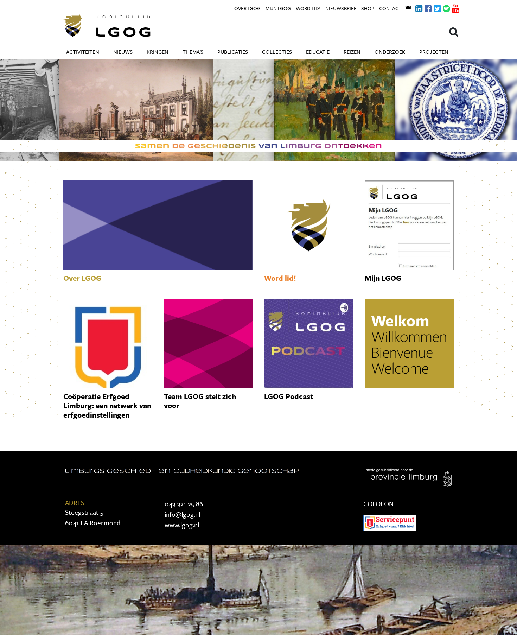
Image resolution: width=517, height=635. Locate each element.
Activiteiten (82, 52)
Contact (390, 8)
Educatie (318, 52)
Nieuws (123, 52)
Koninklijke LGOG (123, 18)
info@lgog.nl (182, 514)
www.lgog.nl (182, 524)
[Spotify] (442, 7)
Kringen (157, 52)
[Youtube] (451, 7)
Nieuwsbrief (340, 8)
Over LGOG (247, 8)
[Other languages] (405, 7)
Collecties (277, 52)
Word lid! (308, 8)
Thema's (193, 52)
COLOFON (378, 503)
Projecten (433, 52)
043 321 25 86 (184, 503)
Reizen (352, 52)
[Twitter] (433, 7)
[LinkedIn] (415, 7)
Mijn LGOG (278, 8)
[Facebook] (424, 7)
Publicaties (232, 52)
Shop (367, 8)
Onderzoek (390, 52)
